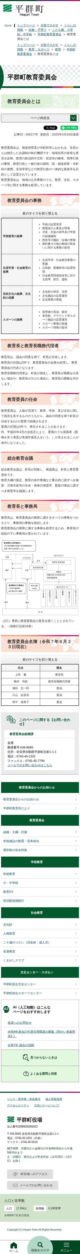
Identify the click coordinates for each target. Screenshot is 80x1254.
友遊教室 (9, 951)
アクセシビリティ (18, 1105)
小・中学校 (10, 882)
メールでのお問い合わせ (36, 1185)
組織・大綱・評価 (15, 832)
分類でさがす (49, 25)
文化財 (7, 924)
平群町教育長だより (16, 808)
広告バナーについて (46, 1105)
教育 (58, 49)
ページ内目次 (40, 118)
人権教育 (9, 933)
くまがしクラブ (13, 960)
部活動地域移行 (13, 900)
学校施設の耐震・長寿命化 (21, 841)
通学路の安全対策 (15, 850)
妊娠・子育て (38, 30)
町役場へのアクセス (34, 1173)
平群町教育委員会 (49, 34)
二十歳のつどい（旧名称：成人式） (27, 942)
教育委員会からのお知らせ (37, 787)
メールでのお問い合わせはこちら (29, 765)
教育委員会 (36, 820)
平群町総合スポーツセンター (22, 993)
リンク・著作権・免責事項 (23, 1099)
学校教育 (37, 862)
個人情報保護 (53, 1099)
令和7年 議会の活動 (21, 1045)
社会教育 (37, 912)
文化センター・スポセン (36, 972)
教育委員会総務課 (21, 734)
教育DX (8, 891)
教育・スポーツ (39, 49)
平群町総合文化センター (19, 984)
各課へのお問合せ (20, 1022)
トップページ (26, 25)
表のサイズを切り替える (40, 213)
